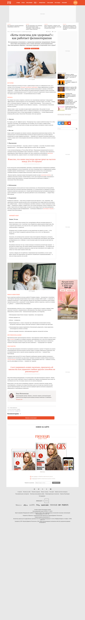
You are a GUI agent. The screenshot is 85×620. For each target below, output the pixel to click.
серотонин (50, 153)
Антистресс (27, 48)
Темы (35, 2)
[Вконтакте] (42, 489)
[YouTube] (50, 489)
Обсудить (49, 31)
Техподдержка (42, 496)
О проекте (20, 491)
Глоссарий (64, 2)
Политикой (34, 478)
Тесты (75, 2)
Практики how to (35, 48)
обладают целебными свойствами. (29, 87)
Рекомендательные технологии (52, 494)
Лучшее (18, 2)
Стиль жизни (50, 2)
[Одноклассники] (46, 489)
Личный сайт (19, 399)
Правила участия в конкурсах (61, 491)
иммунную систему (46, 175)
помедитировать (11, 359)
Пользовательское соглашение (22, 494)
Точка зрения (29, 2)
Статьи (23, 2)
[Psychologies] (9, 2)
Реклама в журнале (36, 491)
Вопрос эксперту (44, 491)
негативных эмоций (48, 208)
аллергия (12, 339)
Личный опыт (42, 2)
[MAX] (34, 489)
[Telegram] (38, 489)
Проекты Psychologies (65, 494)
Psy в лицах (57, 2)
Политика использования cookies (37, 494)
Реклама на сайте (27, 491)
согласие (35, 476)
